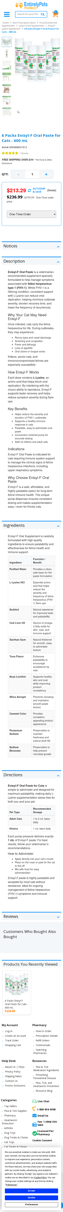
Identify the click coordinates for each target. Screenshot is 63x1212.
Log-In (8, 1031)
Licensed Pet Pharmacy (45, 1132)
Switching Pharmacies (40, 1051)
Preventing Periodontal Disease (44, 1076)
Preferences (31, 1204)
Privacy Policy (12, 1071)
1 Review (24, 153)
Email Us (43, 1115)
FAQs (21, 1066)
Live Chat (43, 1101)
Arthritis (8, 1128)
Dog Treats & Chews (16, 1137)
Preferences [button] (11, 1185)
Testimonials (43, 1045)
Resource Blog (44, 1090)
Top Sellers (10, 1106)
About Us (10, 1066)
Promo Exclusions (15, 1085)
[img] (10, 153)
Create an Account (15, 1035)
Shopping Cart (13, 1045)
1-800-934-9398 (46, 1109)
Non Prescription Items (24, 22)
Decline (31, 1197)
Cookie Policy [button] (40, 1177)
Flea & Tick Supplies (15, 1110)
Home (6, 22)
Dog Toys (9, 1132)
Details (51, 190)
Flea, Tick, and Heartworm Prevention (46, 1084)
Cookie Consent (42, 1140)
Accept (31, 1191)
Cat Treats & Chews (15, 1146)
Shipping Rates (13, 1076)
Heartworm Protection (9, 1121)
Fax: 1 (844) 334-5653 (47, 1123)
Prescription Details (47, 1035)
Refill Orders (43, 1040)
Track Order (12, 1040)
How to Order (43, 1031)
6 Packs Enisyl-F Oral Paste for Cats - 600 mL (16, 1004)
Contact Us (11, 1081)
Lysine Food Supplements (31, 25)
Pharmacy (10, 1115)
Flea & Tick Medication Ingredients (46, 1068)
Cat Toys (9, 1142)
